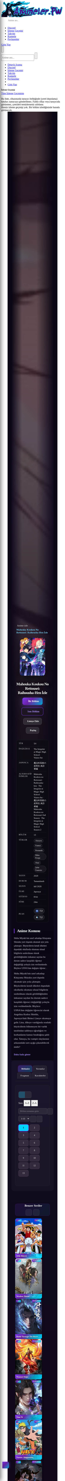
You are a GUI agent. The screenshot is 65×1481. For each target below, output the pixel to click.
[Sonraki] (36, 1212)
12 (36, 1166)
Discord (11, 28)
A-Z (27, 1103)
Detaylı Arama (15, 64)
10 (36, 1158)
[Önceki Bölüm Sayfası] (33, 1119)
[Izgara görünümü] (22, 1095)
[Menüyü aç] (2, 49)
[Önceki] (29, 1212)
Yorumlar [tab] (40, 1069)
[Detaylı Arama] (44, 20)
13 (25, 1174)
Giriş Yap (6, 44)
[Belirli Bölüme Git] (50, 1111)
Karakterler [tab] (40, 1075)
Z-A (34, 1103)
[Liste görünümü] (28, 1095)
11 (25, 1166)
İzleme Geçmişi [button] (15, 30)
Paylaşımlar (13, 39)
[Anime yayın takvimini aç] (5, 1465)
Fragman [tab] (25, 1075)
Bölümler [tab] (25, 1069)
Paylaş (33, 730)
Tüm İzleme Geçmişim (12, 93)
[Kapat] (27, 94)
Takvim (11, 33)
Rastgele (12, 36)
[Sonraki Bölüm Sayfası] (39, 1119)
